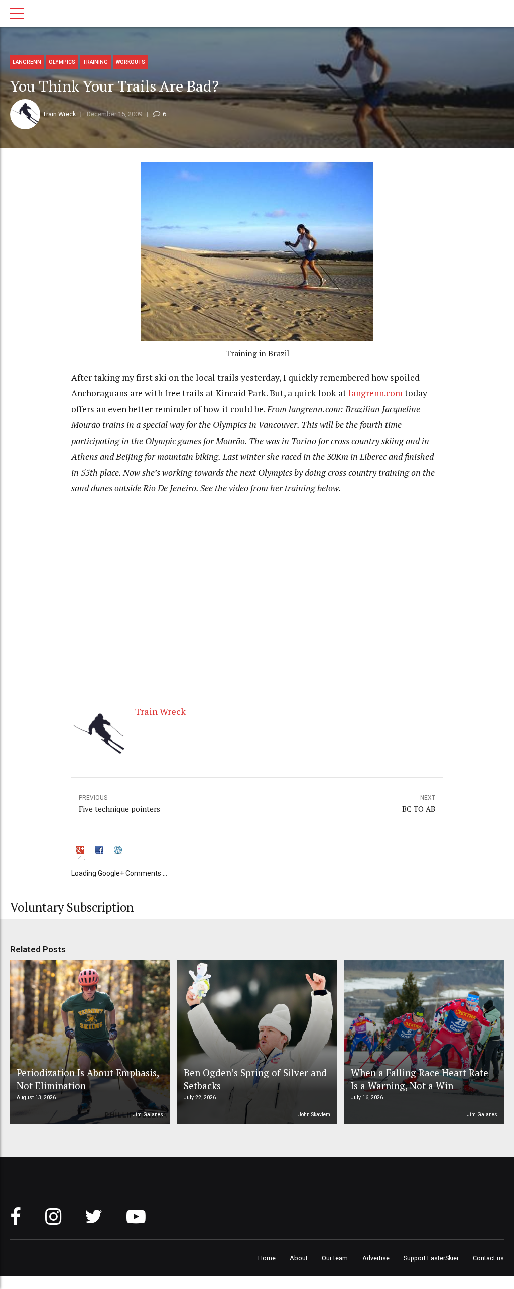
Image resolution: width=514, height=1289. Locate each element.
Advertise (376, 1258)
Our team (335, 1258)
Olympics (62, 62)
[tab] (81, 851)
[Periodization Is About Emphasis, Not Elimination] (88, 1042)
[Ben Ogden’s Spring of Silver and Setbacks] (255, 1042)
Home (267, 1258)
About (299, 1258)
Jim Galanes (148, 1115)
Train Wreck (59, 114)
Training (95, 62)
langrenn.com (375, 393)
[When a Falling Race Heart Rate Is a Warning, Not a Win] (422, 1042)
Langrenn (27, 62)
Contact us (488, 1258)
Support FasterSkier (431, 1258)
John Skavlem (314, 1115)
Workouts (130, 62)
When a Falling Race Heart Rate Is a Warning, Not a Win (419, 1079)
